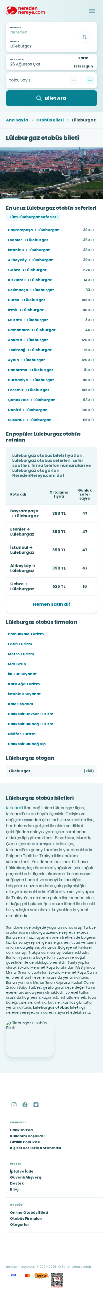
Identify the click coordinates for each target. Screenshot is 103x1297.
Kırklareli (14, 808)
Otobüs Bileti (50, 120)
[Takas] (85, 37)
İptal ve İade (22, 1171)
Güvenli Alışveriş (26, 1177)
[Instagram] (14, 1105)
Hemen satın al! (51, 604)
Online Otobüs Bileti (29, 1212)
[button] (92, 11)
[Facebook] (25, 1105)
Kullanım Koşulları (27, 1136)
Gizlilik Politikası (25, 1142)
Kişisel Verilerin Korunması (35, 1148)
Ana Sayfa (17, 120)
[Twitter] (36, 1105)
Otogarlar (19, 1224)
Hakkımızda (21, 1130)
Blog (14, 1189)
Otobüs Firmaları (26, 1218)
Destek (17, 1183)
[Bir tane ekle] (90, 80)
